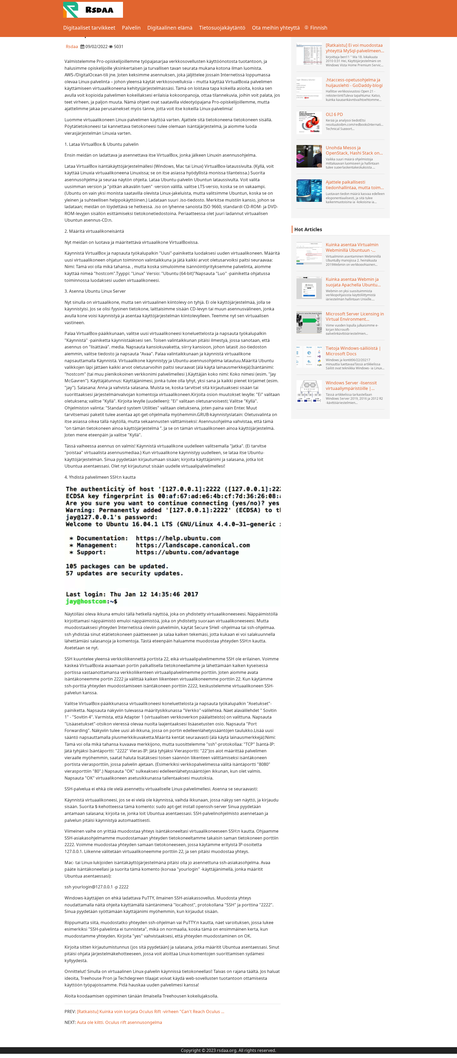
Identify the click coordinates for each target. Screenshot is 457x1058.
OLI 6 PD (334, 114)
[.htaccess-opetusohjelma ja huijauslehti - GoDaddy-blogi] (309, 88)
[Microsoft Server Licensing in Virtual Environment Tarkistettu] (309, 322)
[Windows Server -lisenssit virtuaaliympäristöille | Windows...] (309, 391)
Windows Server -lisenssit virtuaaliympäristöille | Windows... (351, 385)
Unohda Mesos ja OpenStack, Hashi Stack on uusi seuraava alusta (353, 150)
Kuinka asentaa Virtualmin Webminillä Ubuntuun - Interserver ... (352, 247)
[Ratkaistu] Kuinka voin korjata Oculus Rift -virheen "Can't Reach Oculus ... (150, 1011)
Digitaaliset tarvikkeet (89, 27)
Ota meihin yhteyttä (276, 27)
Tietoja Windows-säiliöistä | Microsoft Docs (353, 351)
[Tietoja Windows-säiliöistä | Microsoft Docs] (309, 357)
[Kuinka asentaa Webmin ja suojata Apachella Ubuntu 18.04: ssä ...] (309, 288)
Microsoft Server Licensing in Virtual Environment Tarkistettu (355, 316)
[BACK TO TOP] (450, 1051)
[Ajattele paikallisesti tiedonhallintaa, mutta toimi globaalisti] (309, 190)
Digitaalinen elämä (170, 27)
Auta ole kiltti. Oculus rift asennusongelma (119, 1022)
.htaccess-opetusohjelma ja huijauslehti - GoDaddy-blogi (354, 82)
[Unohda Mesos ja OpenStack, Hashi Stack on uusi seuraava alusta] (309, 156)
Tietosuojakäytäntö (222, 27)
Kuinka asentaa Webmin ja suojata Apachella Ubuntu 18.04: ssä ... (352, 282)
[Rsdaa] (93, 9)
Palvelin (131, 27)
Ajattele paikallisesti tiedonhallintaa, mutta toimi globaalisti (354, 184)
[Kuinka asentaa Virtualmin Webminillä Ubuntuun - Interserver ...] (309, 253)
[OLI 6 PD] (309, 123)
